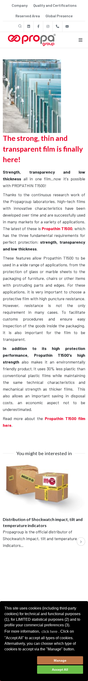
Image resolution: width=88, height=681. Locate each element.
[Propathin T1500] (32, 95)
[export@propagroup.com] (67, 26)
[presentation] (81, 541)
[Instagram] (48, 26)
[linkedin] (28, 26)
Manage (60, 660)
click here (49, 632)
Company (20, 5)
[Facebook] (38, 26)
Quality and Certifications (55, 5)
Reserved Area (27, 16)
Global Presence (59, 16)
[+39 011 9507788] (57, 26)
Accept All (60, 669)
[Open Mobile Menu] (80, 40)
